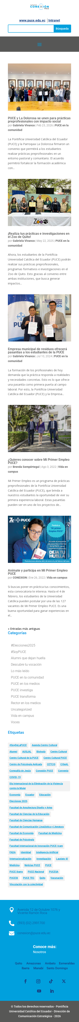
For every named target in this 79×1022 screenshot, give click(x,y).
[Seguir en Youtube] (39, 991)
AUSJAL (26, 751)
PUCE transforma (23, 696)
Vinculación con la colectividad (26, 884)
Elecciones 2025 (18, 801)
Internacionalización (20, 858)
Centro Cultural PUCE (55, 757)
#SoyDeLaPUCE (18, 745)
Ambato (50, 963)
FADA (13, 852)
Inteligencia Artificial (47, 852)
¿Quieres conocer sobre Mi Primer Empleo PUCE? (38, 461)
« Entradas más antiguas (24, 629)
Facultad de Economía (21, 833)
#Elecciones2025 (23, 645)
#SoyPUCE (18, 652)
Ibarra (25, 968)
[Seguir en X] (64, 981)
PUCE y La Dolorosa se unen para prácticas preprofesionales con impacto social (39, 119)
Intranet (54, 20)
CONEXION (20, 577)
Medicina (14, 865)
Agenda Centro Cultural (44, 745)
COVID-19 (15, 777)
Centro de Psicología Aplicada (26, 764)
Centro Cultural (58, 751)
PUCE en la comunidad (27, 677)
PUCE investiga (22, 690)
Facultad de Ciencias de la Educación (29, 814)
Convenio (63, 770)
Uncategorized (21, 709)
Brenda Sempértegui (26, 466)
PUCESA (53, 871)
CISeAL (64, 764)
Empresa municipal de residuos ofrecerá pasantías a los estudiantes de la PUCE (37, 350)
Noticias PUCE (32, 865)
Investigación (43, 858)
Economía (15, 794)
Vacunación (56, 878)
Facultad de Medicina (50, 833)
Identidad (26, 852)
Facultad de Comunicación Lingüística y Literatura (37, 826)
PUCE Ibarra (16, 871)
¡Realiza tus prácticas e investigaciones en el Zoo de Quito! (38, 235)
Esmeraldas (67, 963)
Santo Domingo (57, 968)
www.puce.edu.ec (32, 20)
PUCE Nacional (36, 871)
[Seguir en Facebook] (25, 981)
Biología (40, 751)
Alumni (13, 751)
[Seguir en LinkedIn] (52, 991)
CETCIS (51, 764)
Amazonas (33, 963)
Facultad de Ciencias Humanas (26, 820)
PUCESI (14, 878)
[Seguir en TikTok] (51, 981)
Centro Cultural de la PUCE (24, 757)
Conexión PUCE (44, 770)
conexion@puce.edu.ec (33, 933)
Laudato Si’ (62, 858)
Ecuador (29, 794)
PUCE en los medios (25, 684)
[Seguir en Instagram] (38, 981)
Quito (42, 878)
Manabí (38, 968)
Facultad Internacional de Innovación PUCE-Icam (36, 846)
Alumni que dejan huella (28, 658)
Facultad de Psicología (22, 839)
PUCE (48, 865)
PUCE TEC (28, 878)
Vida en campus (57, 577)
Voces (15, 722)
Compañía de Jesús (20, 770)
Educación (45, 794)
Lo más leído (20, 671)
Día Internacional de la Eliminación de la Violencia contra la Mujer (36, 786)
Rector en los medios (26, 703)
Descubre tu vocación (26, 664)
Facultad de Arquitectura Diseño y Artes (31, 807)
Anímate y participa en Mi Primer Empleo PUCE (38, 572)
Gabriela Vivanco (24, 125)
